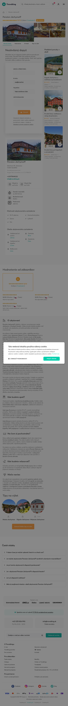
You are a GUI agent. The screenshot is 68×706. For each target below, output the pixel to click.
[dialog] (34, 353)
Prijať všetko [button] (51, 358)
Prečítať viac (55, 354)
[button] (17, 359)
